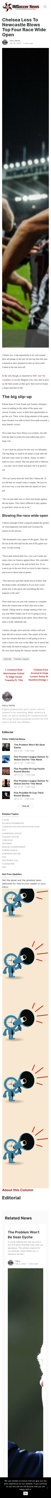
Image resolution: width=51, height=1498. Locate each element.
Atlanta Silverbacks (13, 823)
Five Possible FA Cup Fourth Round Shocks (29, 770)
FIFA (4, 857)
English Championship (13, 847)
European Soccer (11, 853)
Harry (17, 1261)
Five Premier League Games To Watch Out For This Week (31, 758)
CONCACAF (7, 840)
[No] (47, 1487)
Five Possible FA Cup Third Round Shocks (28, 794)
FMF (4, 867)
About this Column (17, 1190)
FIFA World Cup (10, 860)
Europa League (9, 850)
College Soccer (10, 837)
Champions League (12, 833)
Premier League (21, 659)
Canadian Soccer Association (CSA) (21, 826)
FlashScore (8, 864)
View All (25, 806)
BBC (35, 376)
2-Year (5, 820)
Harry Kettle (15, 41)
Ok (25, 1493)
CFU (4, 830)
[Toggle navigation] (45, 6)
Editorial (7, 659)
